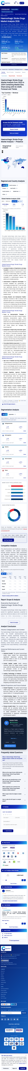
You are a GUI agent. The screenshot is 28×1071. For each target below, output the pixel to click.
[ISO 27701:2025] (13, 853)
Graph (15, 201)
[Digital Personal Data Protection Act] (15, 856)
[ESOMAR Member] (5, 847)
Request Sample (12, 75)
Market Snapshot (7, 37)
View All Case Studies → (14, 925)
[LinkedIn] (8, 1018)
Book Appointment (11, 745)
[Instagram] (5, 1018)
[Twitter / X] (11, 1018)
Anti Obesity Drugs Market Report (10, 900)
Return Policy (3, 992)
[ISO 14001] (23, 853)
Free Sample (21, 69)
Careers (2, 975)
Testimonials (3, 981)
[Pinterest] (17, 1018)
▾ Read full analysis (14, 622)
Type (4, 414)
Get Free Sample (8, 540)
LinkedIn (7, 742)
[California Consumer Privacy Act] (12, 856)
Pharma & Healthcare (9, 14)
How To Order (3, 996)
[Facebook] (2, 1018)
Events (2, 982)
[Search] (18, 3)
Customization (4, 75)
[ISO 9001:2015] (4, 853)
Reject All (15, 1068)
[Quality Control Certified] (11, 1042)
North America (13, 185)
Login (22, 2)
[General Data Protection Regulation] (8, 856)
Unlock (24, 430)
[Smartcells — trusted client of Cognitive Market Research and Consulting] (8, 875)
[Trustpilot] (5, 865)
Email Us (6, 936)
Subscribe (24, 1011)
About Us (3, 969)
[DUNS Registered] (4, 861)
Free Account (19, 75)
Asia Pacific (13, 188)
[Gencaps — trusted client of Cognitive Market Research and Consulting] (20, 875)
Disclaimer (3, 994)
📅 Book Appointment (14, 939)
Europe (5, 188)
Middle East (16, 191)
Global (4, 185)
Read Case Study (5, 919)
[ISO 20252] (18, 853)
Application (12, 414)
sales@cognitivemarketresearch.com (9, 956)
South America (6, 191)
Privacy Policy (22, 1063)
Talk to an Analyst (14, 133)
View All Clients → (14, 883)
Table (21, 201)
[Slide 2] (3, 922)
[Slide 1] (2, 922)
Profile (13, 742)
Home (2, 14)
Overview (3, 72)
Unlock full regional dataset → (10, 404)
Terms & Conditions (5, 987)
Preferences (6, 1068)
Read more (13, 738)
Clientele (2, 977)
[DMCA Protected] (14, 861)
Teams (2, 973)
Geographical (17, 72)
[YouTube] (14, 1018)
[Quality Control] (4, 856)
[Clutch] (19, 861)
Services (2, 971)
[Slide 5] (6, 922)
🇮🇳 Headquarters (5, 959)
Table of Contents (10, 72)
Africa (4, 194)
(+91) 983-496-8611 (16, 953)
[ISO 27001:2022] (9, 853)
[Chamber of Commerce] (9, 861)
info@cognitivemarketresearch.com (9, 955)
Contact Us (3, 951)
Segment (23, 72)
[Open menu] (26, 3)
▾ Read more (14, 64)
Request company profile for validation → (10, 595)
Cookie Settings (4, 991)
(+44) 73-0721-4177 (8, 934)
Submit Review (8, 830)
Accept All (22, 1068)
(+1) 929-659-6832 (8, 932)
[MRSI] (12, 847)
